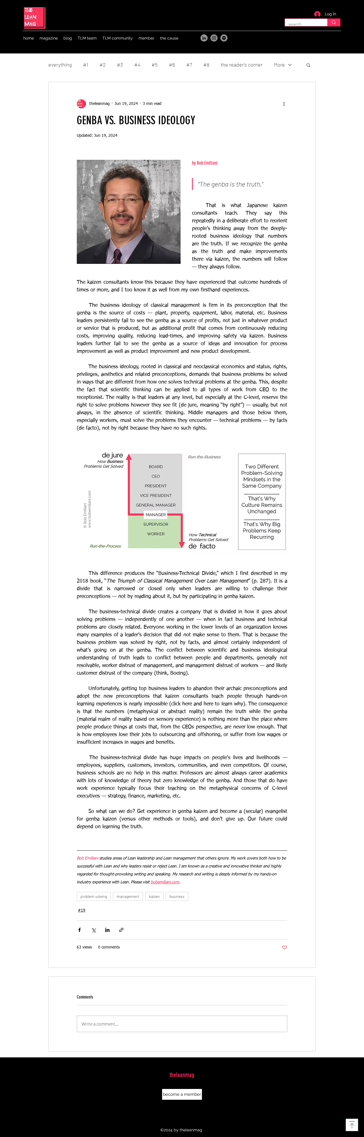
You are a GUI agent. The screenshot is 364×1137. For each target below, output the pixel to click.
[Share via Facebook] (79, 930)
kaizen (154, 896)
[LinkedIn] (204, 38)
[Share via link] (121, 930)
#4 (137, 64)
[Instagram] (214, 38)
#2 (103, 64)
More (279, 64)
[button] (49, 38)
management (128, 896)
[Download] (352, 1125)
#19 (81, 910)
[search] (333, 22)
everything (60, 64)
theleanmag (181, 1075)
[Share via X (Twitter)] (93, 930)
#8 (206, 64)
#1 (85, 64)
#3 (120, 64)
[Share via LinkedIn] (107, 930)
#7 (189, 64)
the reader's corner (241, 64)
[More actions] (283, 103)
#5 (155, 64)
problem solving (93, 896)
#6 (172, 64)
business (177, 896)
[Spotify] (224, 38)
